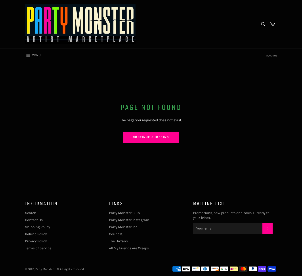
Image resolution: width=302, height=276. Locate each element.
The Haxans (118, 241)
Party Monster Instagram (129, 220)
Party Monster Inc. (123, 227)
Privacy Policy (36, 241)
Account (271, 55)
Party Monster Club (124, 213)
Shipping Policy (37, 227)
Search (30, 213)
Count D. (116, 234)
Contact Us (34, 220)
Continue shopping (151, 137)
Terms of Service (38, 248)
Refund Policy (36, 234)
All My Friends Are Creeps (129, 248)
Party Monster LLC (47, 269)
